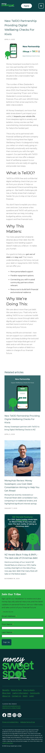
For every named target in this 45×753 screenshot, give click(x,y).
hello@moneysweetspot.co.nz (11, 706)
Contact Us (16, 696)
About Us (6, 696)
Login (31, 696)
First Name (8, 624)
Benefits (5, 690)
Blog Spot (6, 693)
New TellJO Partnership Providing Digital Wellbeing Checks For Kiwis (22, 419)
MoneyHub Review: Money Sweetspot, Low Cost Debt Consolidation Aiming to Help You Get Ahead (21, 485)
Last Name (8, 632)
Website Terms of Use (27, 722)
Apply (25, 696)
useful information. (7, 743)
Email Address (9, 616)
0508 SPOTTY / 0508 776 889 (11, 708)
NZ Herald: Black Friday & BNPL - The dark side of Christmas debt (21, 556)
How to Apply (29, 690)
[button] (41, 5)
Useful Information (20, 693)
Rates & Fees (16, 690)
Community (35, 693)
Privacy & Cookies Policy (10, 722)
